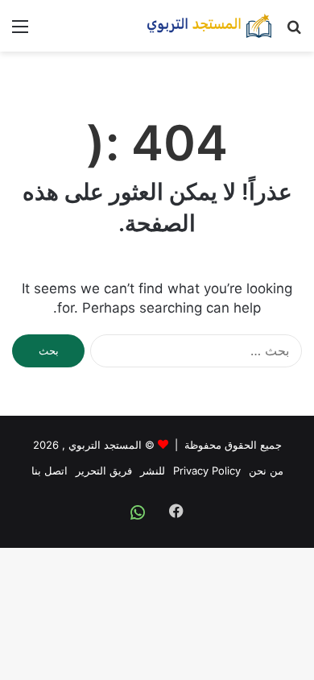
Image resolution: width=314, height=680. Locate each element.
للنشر (152, 470)
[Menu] (20, 32)
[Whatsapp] (137, 512)
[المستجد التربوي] (209, 25)
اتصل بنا (49, 470)
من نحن (266, 470)
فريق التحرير (104, 470)
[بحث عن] (294, 32)
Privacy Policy (207, 470)
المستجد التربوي (105, 444)
